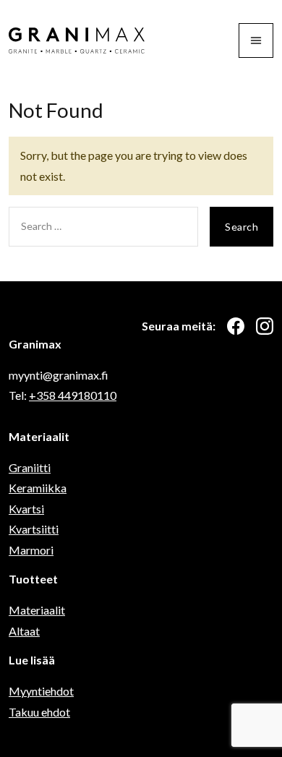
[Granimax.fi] (77, 40)
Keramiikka (38, 488)
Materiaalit (37, 610)
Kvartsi (26, 509)
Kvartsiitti (34, 529)
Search (241, 227)
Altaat (24, 631)
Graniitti (30, 467)
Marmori (31, 550)
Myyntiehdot (41, 691)
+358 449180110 (72, 395)
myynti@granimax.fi (58, 375)
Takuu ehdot (39, 712)
